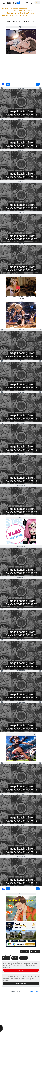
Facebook (6, 958)
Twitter (14, 958)
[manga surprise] (27, 3)
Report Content (35, 992)
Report (21, 970)
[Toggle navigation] (4, 3)
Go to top (34, 951)
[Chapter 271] (38, 84)
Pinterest (23, 958)
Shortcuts (24, 951)
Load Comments (21, 984)
